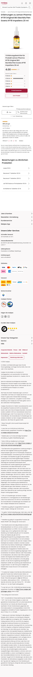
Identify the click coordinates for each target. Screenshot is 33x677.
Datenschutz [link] (4, 353)
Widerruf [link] (24, 350)
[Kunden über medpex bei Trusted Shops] (10, 329)
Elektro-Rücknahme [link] (15, 353)
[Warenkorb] (26, 3)
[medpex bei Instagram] (5, 316)
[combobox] (16, 7)
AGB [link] (20, 350)
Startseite (3, 12)
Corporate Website (6, 350)
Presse (15, 350)
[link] (4, 304)
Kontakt (25, 353)
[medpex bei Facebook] (2, 316)
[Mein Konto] (22, 3)
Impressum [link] (4, 357)
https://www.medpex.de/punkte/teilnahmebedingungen (16, 514)
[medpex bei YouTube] (8, 316)
